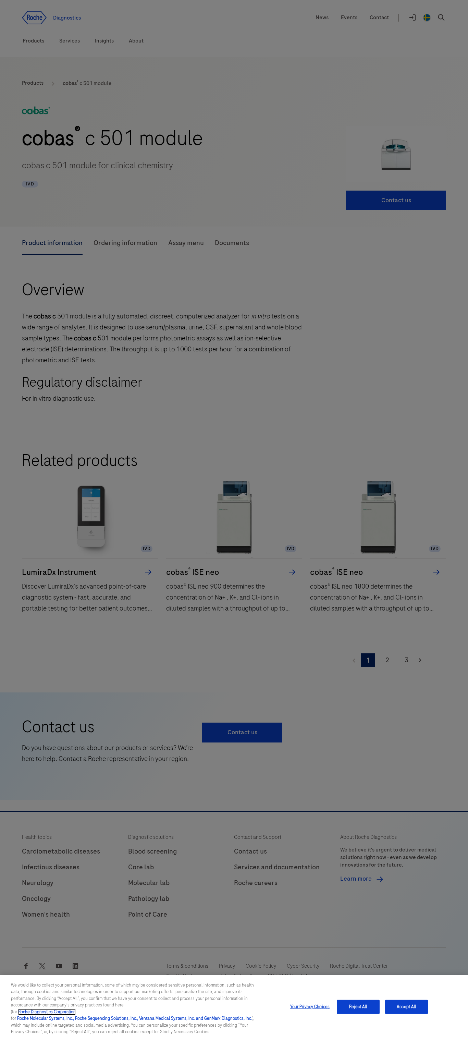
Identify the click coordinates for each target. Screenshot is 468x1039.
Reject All (358, 1007)
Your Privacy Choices (310, 1007)
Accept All (406, 1007)
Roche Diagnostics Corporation (47, 1012)
